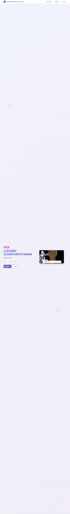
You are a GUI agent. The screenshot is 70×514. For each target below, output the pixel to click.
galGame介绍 (49, 1)
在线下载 (64, 1)
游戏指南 (57, 1)
